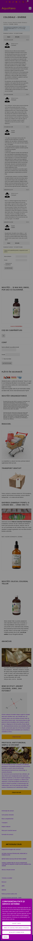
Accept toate (16, 923)
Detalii (5, 937)
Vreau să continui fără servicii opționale (16, 928)
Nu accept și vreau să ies (16, 932)
